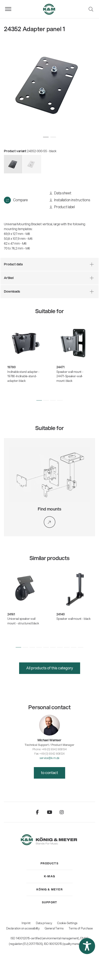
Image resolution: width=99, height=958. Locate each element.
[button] (39, 400)
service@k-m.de (49, 758)
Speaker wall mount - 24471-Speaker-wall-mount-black (69, 376)
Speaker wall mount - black (73, 619)
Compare (20, 199)
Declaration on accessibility (22, 928)
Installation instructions (72, 199)
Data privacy (44, 923)
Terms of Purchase (81, 928)
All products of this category (49, 667)
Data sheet (62, 193)
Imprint (26, 923)
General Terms (54, 928)
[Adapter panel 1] (32, 164)
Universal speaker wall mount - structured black (23, 621)
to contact (49, 772)
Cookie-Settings (67, 923)
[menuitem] (49, 863)
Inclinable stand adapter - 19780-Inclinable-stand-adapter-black (23, 376)
